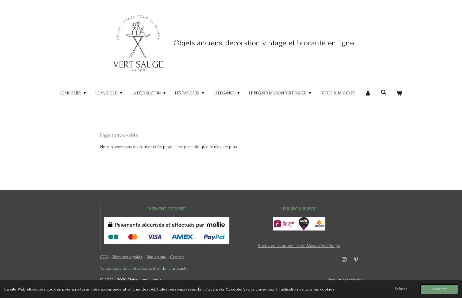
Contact (177, 256)
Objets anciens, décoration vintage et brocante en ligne (264, 42)
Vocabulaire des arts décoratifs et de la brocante (144, 268)
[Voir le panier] (399, 93)
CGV (104, 256)
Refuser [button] (401, 289)
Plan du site (156, 256)
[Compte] (367, 93)
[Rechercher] (383, 92)
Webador (355, 280)
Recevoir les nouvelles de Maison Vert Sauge (299, 245)
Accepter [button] (439, 289)
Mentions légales (126, 256)
